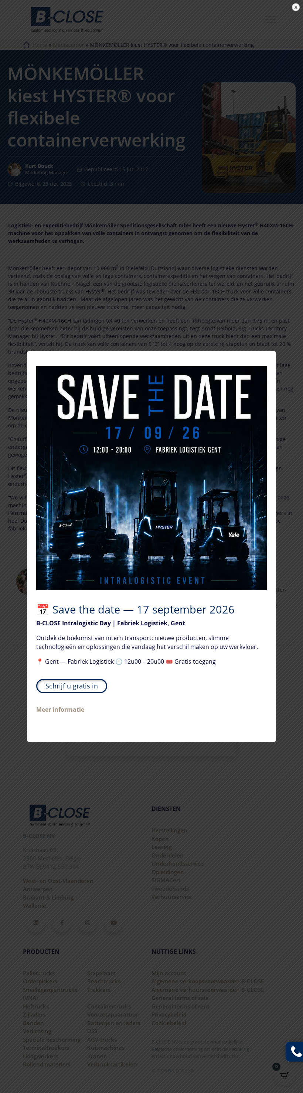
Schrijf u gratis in (71, 685)
